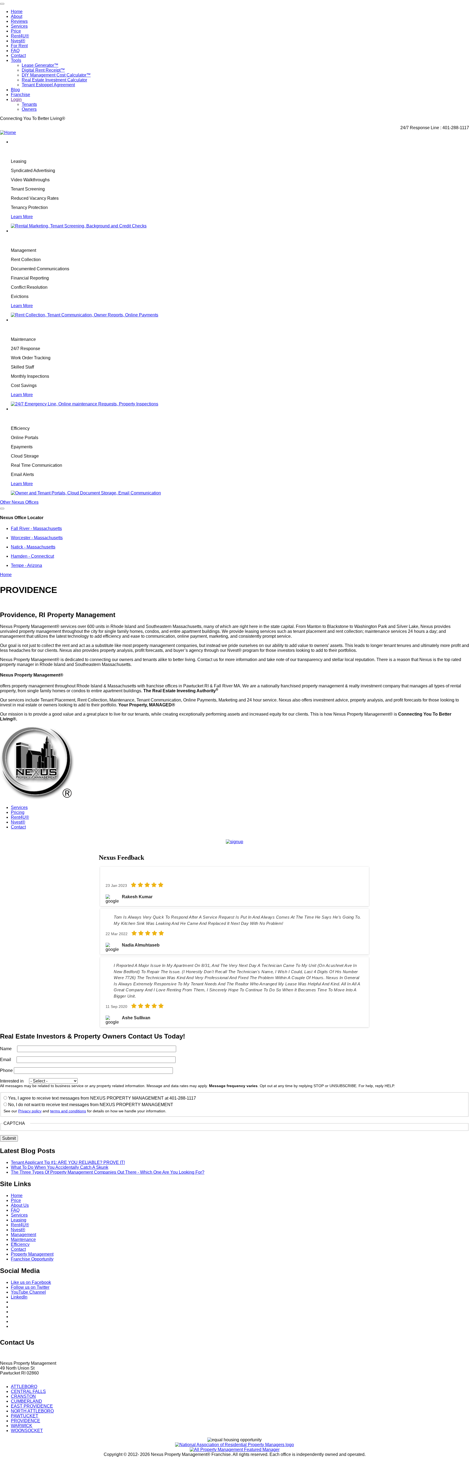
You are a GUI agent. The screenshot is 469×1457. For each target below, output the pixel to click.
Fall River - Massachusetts (36, 528)
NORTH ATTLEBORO (32, 1411)
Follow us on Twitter (30, 1287)
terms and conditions (68, 1111)
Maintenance (23, 1239)
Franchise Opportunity (32, 1259)
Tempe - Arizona (26, 565)
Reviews (19, 21)
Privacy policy (30, 1111)
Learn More (22, 216)
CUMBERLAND (26, 1401)
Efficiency (20, 1244)
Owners (29, 109)
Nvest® (18, 41)
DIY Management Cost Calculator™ (56, 75)
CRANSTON (23, 1396)
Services (19, 26)
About (16, 16)
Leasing (18, 1220)
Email (5, 1059)
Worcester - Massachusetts (37, 537)
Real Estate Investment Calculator (54, 80)
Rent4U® (20, 36)
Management (23, 1234)
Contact (18, 55)
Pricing (17, 812)
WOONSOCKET (27, 1430)
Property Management (32, 1254)
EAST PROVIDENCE (32, 1406)
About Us (20, 1205)
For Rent (19, 45)
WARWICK (21, 1425)
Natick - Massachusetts (33, 547)
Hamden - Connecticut (32, 556)
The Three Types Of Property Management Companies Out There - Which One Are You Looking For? (107, 1172)
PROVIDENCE (25, 1420)
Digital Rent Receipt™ (43, 70)
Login (16, 99)
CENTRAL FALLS (28, 1391)
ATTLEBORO (24, 1386)
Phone (6, 1070)
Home (17, 11)
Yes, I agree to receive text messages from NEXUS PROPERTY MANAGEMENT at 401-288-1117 (102, 1098)
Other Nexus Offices (19, 502)
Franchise (20, 94)
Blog (15, 89)
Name (6, 1048)
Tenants (29, 104)
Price (16, 31)
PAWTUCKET (24, 1416)
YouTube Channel (28, 1292)
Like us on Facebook (31, 1282)
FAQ (15, 50)
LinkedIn (19, 1297)
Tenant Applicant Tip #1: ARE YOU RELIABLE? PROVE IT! (68, 1162)
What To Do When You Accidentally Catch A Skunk (59, 1167)
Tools (16, 60)
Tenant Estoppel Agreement (48, 84)
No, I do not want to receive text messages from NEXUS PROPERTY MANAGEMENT (90, 1104)
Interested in (12, 1081)
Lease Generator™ (40, 65)
